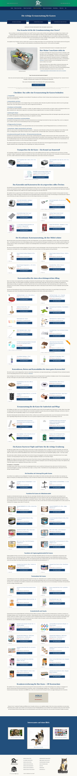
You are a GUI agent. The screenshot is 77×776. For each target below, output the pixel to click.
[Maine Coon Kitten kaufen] (63, 766)
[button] (65, 8)
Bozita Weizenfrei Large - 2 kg (55, 599)
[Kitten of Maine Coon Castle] (38, 729)
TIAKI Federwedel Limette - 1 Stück (24, 330)
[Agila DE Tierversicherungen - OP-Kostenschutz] (38, 697)
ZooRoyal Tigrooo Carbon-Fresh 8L (56, 213)
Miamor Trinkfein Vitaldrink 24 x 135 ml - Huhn (26, 670)
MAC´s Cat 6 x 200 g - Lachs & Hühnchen (57, 529)
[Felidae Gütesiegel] (14, 769)
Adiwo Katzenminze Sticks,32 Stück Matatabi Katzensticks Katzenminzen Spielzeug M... (56, 343)
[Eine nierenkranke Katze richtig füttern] (61, 729)
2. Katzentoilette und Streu (13, 101)
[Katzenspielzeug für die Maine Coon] (60, 22)
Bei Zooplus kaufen (24, 165)
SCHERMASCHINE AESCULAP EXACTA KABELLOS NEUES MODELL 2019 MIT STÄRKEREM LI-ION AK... (57, 422)
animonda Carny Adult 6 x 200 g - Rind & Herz (26, 529)
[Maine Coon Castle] (38, 0)
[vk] (17, 773)
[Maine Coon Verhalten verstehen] (16, 729)
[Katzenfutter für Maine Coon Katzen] (38, 22)
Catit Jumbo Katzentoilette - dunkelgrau (24, 200)
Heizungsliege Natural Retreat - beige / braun (58, 393)
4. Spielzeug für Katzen (12, 112)
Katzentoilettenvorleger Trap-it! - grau (24, 213)
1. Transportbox (11, 95)
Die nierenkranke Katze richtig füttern (61, 737)
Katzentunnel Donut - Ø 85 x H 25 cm (56, 381)
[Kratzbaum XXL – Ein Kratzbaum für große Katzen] (16, 22)
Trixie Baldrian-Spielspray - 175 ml (24, 356)
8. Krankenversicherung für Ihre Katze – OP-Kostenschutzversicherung (24, 134)
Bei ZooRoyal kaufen (57, 217)
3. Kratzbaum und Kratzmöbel (14, 107)
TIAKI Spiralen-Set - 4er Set (22, 318)
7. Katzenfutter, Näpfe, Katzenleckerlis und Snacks (19, 128)
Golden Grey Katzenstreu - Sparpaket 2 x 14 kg (58, 224)
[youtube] (15, 773)
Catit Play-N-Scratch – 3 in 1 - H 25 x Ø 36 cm (26, 295)
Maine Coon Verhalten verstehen (16, 737)
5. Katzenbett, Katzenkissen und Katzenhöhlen (18, 118)
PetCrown (42, 60)
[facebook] (10, 773)
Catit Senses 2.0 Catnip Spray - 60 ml (56, 356)
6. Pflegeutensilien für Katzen (14, 124)
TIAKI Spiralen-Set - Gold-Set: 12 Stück (57, 318)
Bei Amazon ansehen (40, 177)
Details (63, 204)
